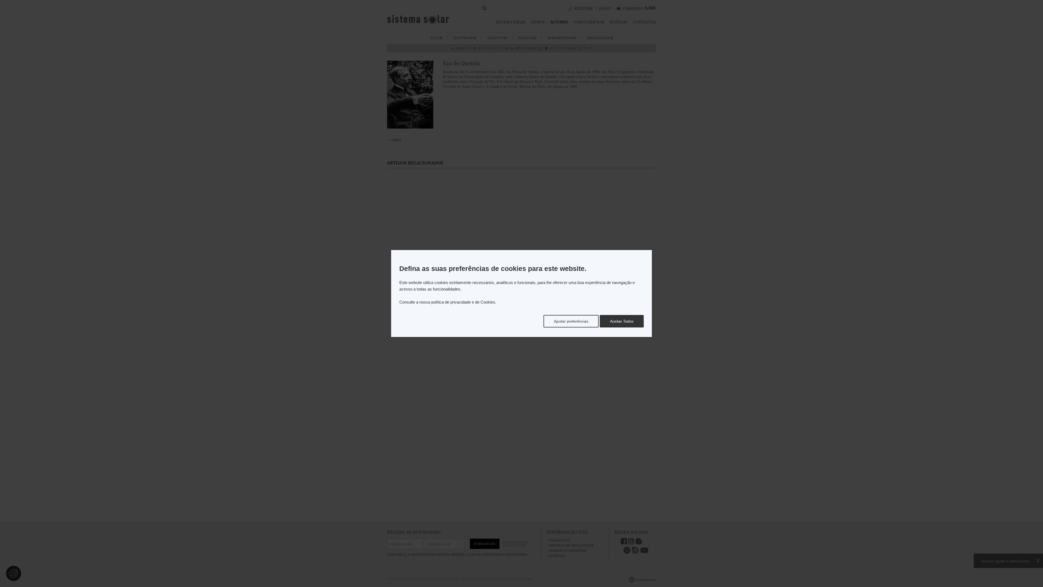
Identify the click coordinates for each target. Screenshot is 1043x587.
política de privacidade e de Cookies (463, 302)
